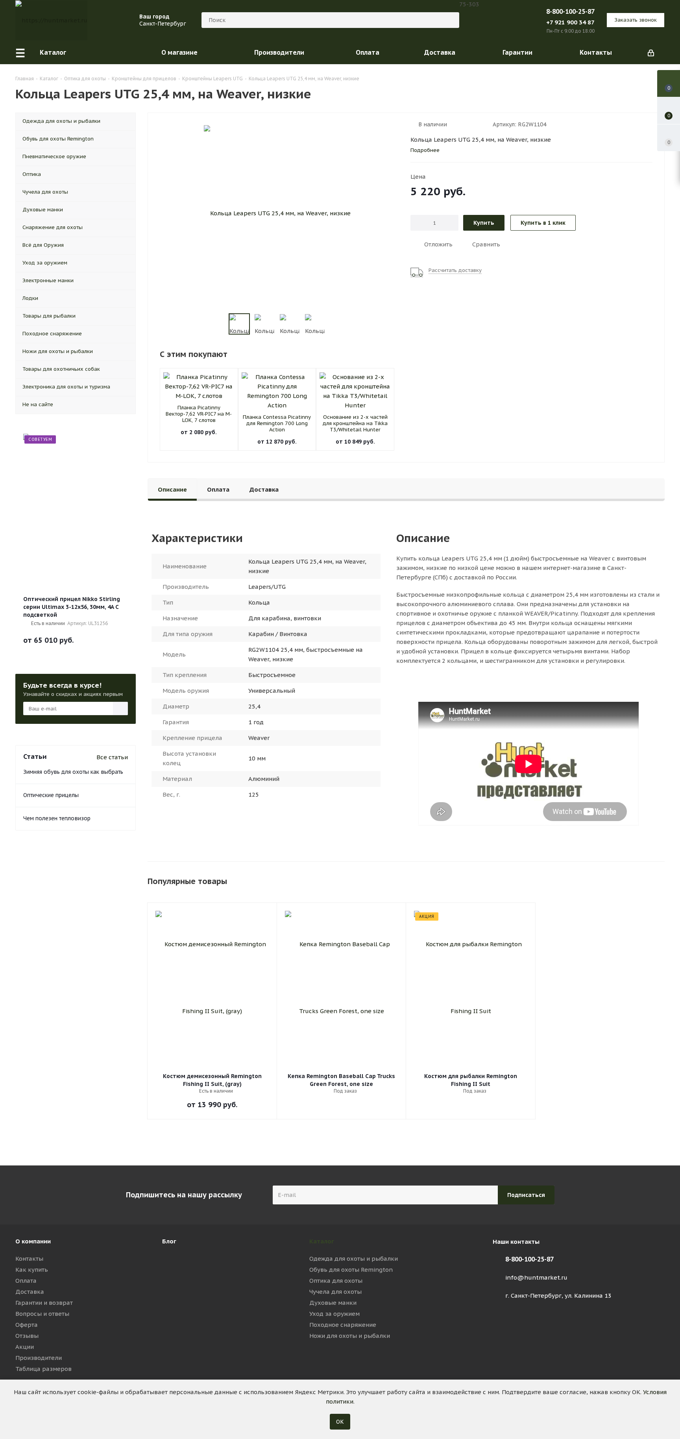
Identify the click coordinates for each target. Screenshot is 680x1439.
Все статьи (112, 757)
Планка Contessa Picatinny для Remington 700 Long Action (277, 423)
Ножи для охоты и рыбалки (349, 1335)
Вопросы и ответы (42, 1313)
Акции (24, 1346)
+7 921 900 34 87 (570, 22)
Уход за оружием (334, 1313)
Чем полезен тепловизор (57, 818)
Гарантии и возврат (44, 1302)
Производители (38, 1357)
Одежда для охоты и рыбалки (353, 1258)
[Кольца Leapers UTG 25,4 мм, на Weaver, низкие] (277, 212)
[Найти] (449, 20)
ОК (340, 1421)
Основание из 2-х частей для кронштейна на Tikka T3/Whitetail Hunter (355, 423)
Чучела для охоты (335, 1291)
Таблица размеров (43, 1368)
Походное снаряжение (342, 1324)
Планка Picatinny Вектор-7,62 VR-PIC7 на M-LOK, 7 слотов (199, 414)
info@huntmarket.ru (536, 1277)
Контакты (29, 1258)
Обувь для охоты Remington (351, 1269)
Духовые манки (333, 1302)
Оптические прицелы (51, 795)
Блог (169, 1241)
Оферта (26, 1324)
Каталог (321, 1241)
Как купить (31, 1269)
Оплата (26, 1280)
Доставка (29, 1291)
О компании (33, 1241)
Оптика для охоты (335, 1280)
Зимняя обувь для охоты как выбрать (73, 771)
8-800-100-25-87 (570, 11)
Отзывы (27, 1335)
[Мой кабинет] (651, 52)
